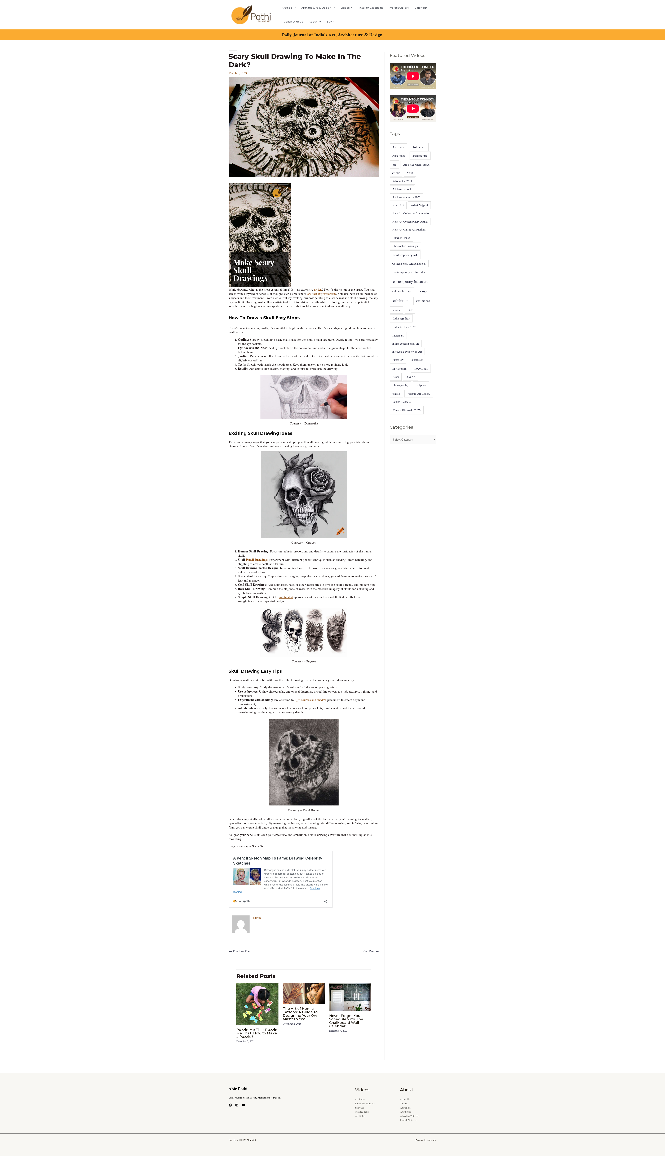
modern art (421, 368)
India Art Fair (401, 318)
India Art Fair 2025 (404, 327)
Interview (398, 360)
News (395, 377)
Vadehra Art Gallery (418, 394)
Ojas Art (410, 377)
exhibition (400, 300)
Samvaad (359, 1107)
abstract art (419, 147)
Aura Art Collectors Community (411, 213)
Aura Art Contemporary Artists (410, 221)
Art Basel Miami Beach (416, 164)
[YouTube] (243, 1105)
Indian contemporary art (405, 343)
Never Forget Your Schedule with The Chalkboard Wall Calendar (346, 1021)
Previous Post (239, 951)
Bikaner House (401, 238)
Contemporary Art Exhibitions (409, 263)
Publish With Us (292, 21)
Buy (329, 21)
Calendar (421, 7)
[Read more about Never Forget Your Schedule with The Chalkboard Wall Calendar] (350, 996)
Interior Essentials (371, 7)
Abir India (398, 147)
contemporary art (405, 255)
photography (400, 385)
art (394, 164)
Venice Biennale (401, 402)
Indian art (398, 335)
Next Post (370, 951)
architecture (420, 155)
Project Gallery (399, 7)
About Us (405, 1099)
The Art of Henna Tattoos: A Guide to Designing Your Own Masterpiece (301, 1014)
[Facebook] (230, 1105)
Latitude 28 (416, 359)
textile (396, 394)
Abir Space (405, 1111)
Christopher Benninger (405, 246)
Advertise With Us (409, 1116)
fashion (396, 310)
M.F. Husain (399, 368)
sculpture (420, 385)
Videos (345, 7)
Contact (404, 1103)
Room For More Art (365, 1103)
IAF (410, 310)
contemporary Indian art (410, 281)
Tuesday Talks (362, 1111)
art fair (396, 173)
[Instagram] (236, 1105)
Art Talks (359, 1116)
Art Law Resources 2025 (406, 197)
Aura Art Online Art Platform (409, 229)
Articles (287, 7)
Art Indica (360, 1099)
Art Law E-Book (401, 189)
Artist (409, 173)
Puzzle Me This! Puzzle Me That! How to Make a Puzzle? (256, 1033)
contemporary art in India (409, 272)
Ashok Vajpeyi (419, 205)
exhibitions (423, 301)
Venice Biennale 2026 (407, 410)
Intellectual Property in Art (407, 351)
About (313, 21)
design (423, 291)
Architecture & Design (316, 7)
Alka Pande (398, 155)
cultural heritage (401, 291)
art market (398, 205)
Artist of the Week (402, 181)
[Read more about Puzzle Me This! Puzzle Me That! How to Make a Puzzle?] (257, 1003)
